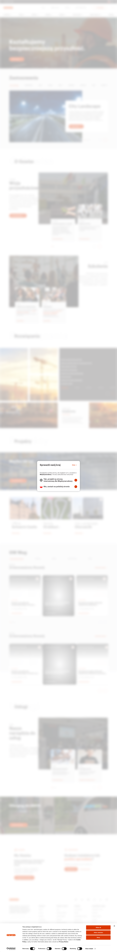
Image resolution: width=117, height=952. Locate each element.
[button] (58, 480)
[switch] (49, 948)
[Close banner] (114, 926)
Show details (89, 948)
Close (73, 465)
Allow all (98, 927)
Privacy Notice (63, 941)
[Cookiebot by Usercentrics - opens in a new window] (11, 948)
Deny (98, 937)
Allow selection (98, 932)
